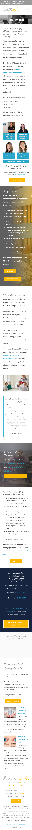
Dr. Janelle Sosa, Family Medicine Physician (22, 136)
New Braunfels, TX (22, 1)
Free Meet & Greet (17, 180)
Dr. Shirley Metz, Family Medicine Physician (9, 156)
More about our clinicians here (16, 161)
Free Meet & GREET (13, 701)
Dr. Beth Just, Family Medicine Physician (23, 156)
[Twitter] (9, 785)
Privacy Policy (11, 825)
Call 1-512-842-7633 (20, 174)
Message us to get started (15, 476)
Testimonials (9, 796)
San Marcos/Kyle (11, 1)
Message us (10, 271)
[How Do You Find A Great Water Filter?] (10, 713)
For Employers (11, 793)
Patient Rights (21, 825)
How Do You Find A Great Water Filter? (22, 711)
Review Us (16, 800)
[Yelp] (22, 785)
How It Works (21, 793)
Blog (16, 796)
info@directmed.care (17, 3)
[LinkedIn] (13, 785)
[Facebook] (18, 785)
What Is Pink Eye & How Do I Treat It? (23, 739)
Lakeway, (4, 1)
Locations (22, 790)
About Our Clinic (11, 790)
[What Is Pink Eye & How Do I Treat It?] (10, 741)
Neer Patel (20, 592)
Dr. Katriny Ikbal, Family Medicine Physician (9, 136)
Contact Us (16, 561)
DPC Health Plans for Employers (16, 624)
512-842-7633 (21, 598)
